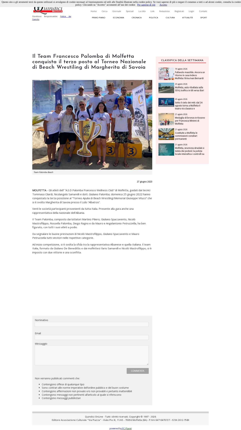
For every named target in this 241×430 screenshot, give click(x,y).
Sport (203, 17)
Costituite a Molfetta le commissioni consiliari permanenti (186, 136)
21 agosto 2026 (181, 114)
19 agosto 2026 (181, 69)
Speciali (130, 11)
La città (142, 11)
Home (94, 11)
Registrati (179, 11)
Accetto (163, 5)
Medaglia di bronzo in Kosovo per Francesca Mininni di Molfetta (190, 120)
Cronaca (136, 17)
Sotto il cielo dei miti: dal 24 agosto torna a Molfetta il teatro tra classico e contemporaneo (188, 107)
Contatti (203, 11)
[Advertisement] (92, 288)
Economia (118, 17)
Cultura (170, 17)
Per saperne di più (146, 5)
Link (152, 11)
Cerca (104, 11)
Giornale (116, 11)
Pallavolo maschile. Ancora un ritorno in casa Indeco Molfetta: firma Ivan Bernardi (190, 75)
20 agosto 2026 (181, 84)
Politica (153, 17)
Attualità (187, 17)
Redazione (164, 11)
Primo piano (98, 17)
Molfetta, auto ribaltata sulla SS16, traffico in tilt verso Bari (189, 89)
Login (191, 11)
